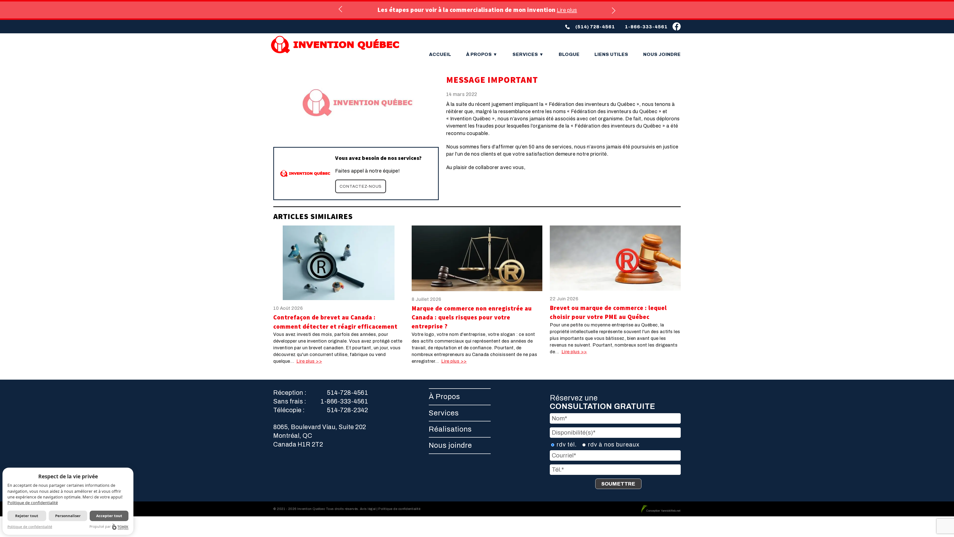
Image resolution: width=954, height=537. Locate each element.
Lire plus (567, 10)
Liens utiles (611, 54)
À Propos (479, 54)
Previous (341, 10)
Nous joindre (662, 54)
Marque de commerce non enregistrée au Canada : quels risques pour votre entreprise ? (472, 317)
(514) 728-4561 (595, 26)
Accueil (440, 54)
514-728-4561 (347, 392)
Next (613, 10)
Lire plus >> (309, 361)
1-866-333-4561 (646, 26)
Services (526, 54)
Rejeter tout (26, 515)
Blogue (569, 54)
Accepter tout (109, 515)
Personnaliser (68, 515)
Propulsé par (100, 526)
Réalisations (450, 429)
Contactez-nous (361, 186)
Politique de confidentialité (32, 502)
